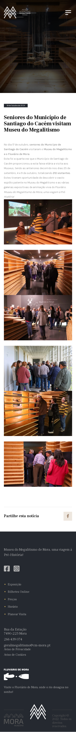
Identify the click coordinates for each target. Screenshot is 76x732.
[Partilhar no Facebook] (68, 516)
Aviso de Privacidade (17, 649)
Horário (13, 607)
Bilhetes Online (18, 592)
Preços (12, 599)
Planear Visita (17, 614)
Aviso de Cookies (15, 655)
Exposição (14, 584)
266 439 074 (13, 639)
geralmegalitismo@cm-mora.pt (27, 645)
